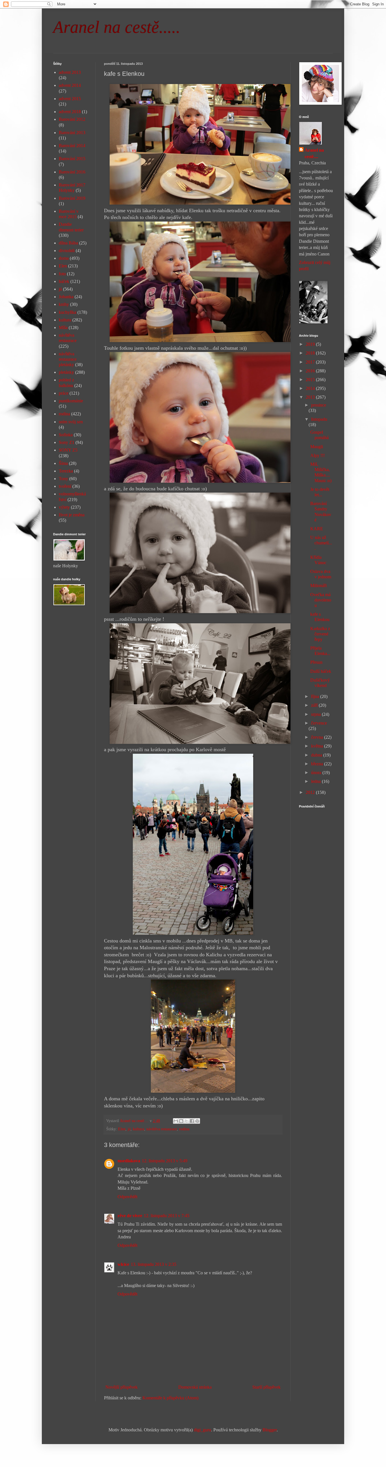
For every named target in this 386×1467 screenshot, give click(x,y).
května (317, 746)
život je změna (71, 514)
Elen (121, 1129)
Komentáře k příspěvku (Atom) (170, 1397)
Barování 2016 (72, 171)
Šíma (63, 463)
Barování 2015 (72, 158)
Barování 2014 (72, 145)
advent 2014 (70, 85)
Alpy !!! (317, 455)
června (317, 737)
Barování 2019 (72, 198)
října (315, 696)
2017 (311, 362)
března (317, 763)
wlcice (123, 1264)
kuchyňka (67, 312)
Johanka (66, 296)
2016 (311, 370)
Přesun (316, 662)
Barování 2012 (72, 119)
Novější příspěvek (121, 1387)
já (129, 1129)
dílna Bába (68, 242)
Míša (63, 327)
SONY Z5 (68, 450)
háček (64, 281)
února (316, 772)
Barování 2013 (72, 132)
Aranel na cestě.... (314, 153)
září (315, 705)
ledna (316, 781)
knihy (64, 304)
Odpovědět (127, 1196)
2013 (311, 397)
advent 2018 (70, 111)
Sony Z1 (66, 442)
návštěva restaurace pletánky (68, 359)
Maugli (316, 446)
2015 (311, 379)
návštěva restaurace (161, 1129)
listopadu (319, 419)
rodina (184, 1129)
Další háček (320, 671)
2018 (311, 353)
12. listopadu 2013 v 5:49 (164, 1160)
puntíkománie (71, 400)
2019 (311, 344)
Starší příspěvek (266, 1387)
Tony (63, 478)
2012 (311, 792)
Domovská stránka (195, 1387)
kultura (138, 1129)
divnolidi (67, 250)
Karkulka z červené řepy (320, 634)
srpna (316, 714)
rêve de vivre (130, 1215)
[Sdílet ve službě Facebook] (192, 1121)
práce (63, 393)
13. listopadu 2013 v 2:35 (153, 1264)
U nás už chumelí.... (321, 543)
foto (62, 273)
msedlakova (129, 1160)
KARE (316, 528)
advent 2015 (70, 98)
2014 (311, 388)
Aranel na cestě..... (116, 27)
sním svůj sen (71, 421)
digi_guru (202, 1429)
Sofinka (66, 434)
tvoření (65, 486)
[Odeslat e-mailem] (176, 1121)
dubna (317, 755)
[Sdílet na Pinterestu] (197, 1121)
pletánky (66, 372)
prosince (318, 405)
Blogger (270, 1429)
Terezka (66, 471)
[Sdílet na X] (186, 1121)
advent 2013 (70, 72)
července (319, 723)
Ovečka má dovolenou (320, 600)
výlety (64, 507)
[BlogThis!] (181, 1121)
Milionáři (318, 585)
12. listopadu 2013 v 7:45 (166, 1215)
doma (64, 258)
